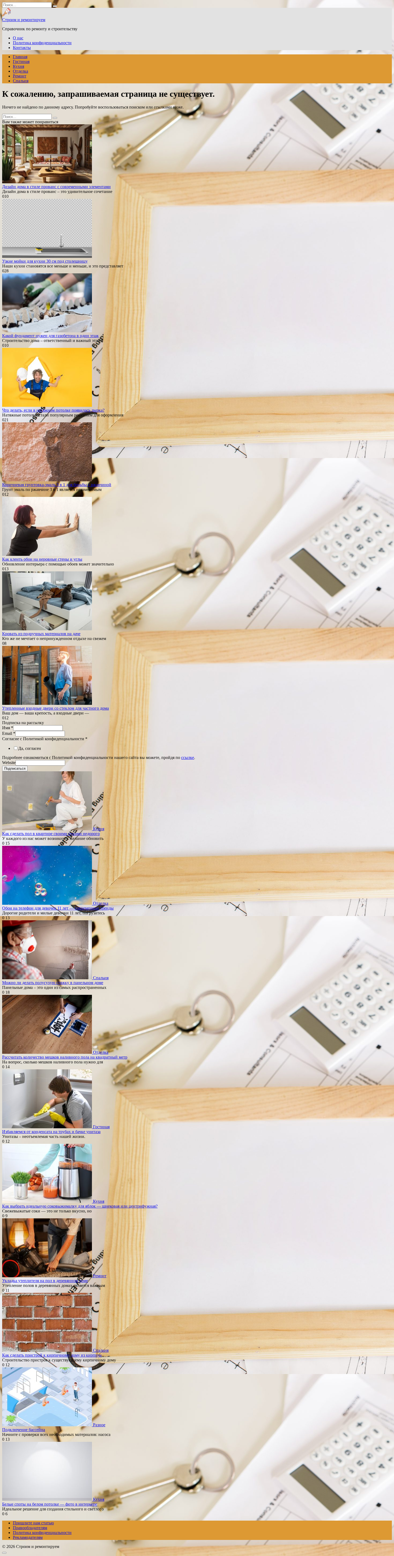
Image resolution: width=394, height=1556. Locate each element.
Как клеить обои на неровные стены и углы (42, 559)
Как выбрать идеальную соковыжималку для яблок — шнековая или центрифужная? (80, 1206)
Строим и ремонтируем (23, 19)
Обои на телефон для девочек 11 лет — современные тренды (58, 908)
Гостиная (21, 61)
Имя (7, 727)
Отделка (20, 71)
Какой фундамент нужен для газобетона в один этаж (50, 335)
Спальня (20, 81)
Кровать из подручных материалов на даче (41, 633)
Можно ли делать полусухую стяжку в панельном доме (52, 982)
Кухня (18, 66)
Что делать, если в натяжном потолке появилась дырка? (53, 410)
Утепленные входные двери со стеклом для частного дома (55, 708)
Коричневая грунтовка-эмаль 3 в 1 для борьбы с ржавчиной (56, 484)
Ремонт (19, 76)
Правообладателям (30, 1527)
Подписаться (14, 768)
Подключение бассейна (23, 1429)
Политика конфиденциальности (42, 42)
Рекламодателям (28, 1537)
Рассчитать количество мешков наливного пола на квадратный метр (64, 1057)
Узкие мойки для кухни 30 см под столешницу (45, 261)
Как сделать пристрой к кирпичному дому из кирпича (52, 1355)
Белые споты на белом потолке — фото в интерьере (49, 1504)
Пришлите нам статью (33, 1523)
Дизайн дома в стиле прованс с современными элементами (56, 186)
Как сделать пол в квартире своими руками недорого (51, 833)
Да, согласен (29, 748)
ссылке (187, 757)
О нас (18, 38)
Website (9, 762)
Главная (20, 56)
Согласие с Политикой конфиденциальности (44, 738)
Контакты (22, 47)
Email (8, 733)
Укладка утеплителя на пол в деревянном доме (45, 1280)
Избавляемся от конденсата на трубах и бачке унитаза (51, 1131)
